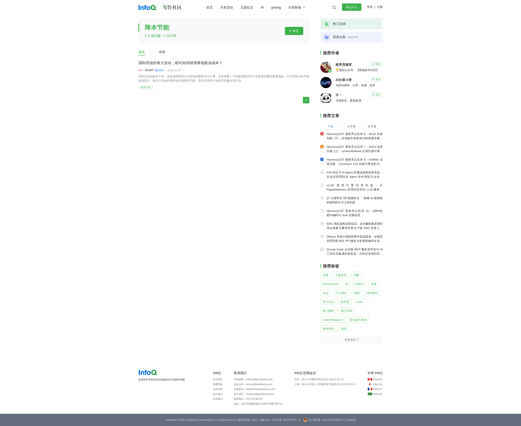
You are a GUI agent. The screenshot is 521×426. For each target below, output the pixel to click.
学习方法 (328, 301)
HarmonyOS (330, 284)
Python (359, 284)
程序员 (345, 301)
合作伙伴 (218, 389)
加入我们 (218, 394)
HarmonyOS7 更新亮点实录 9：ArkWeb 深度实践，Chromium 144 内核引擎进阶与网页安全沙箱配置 (355, 164)
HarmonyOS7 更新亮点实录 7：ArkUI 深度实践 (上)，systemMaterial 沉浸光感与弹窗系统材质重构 (355, 151)
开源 (374, 284)
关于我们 (218, 379)
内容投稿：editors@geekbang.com (253, 379)
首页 (209, 7)
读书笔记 (372, 293)
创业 (344, 328)
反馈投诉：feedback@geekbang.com (254, 389)
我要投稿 (218, 384)
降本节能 (145, 87)
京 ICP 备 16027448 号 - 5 (285, 419)
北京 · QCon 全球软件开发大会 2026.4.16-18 (319, 379)
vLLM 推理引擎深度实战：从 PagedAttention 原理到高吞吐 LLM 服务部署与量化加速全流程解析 (355, 189)
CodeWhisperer (333, 319)
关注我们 (218, 399)
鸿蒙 (356, 275)
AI (262, 7)
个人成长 (341, 293)
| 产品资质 (350, 419)
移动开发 (328, 328)
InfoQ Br (377, 394)
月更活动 (226, 7)
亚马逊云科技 (358, 319)
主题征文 (246, 7)
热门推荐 (328, 310)
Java (326, 293)
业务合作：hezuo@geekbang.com (253, 384)
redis (359, 301)
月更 (325, 275)
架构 (357, 293)
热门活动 (346, 310)
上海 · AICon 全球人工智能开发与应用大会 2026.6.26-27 (325, 384)
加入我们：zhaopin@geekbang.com (254, 394)
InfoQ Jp (377, 384)
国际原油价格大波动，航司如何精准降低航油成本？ (180, 63)
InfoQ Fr (377, 389)
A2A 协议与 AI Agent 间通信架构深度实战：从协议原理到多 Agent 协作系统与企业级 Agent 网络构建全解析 (355, 177)
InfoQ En (378, 379)
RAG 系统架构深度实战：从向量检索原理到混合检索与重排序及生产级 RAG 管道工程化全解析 (355, 228)
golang (276, 7)
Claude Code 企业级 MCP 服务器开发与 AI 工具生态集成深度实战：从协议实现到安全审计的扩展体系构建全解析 (355, 254)
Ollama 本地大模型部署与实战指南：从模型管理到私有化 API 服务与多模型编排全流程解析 (355, 241)
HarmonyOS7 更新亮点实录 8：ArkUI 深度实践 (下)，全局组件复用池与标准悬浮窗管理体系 (355, 138)
